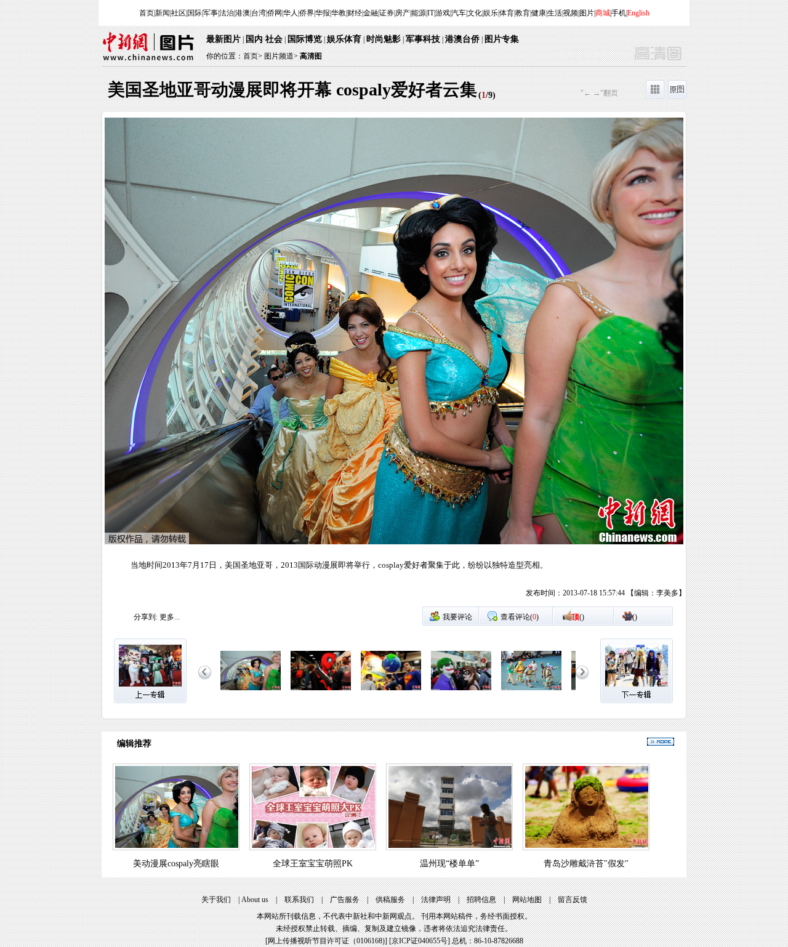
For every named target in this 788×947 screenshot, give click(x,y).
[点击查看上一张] (248, 361)
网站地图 (527, 899)
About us (254, 899)
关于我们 (216, 899)
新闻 (162, 13)
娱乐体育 (344, 39)
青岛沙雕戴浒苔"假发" (586, 863)
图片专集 (501, 39)
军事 (210, 13)
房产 (402, 13)
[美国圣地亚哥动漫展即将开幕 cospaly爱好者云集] (250, 691)
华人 (290, 13)
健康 (538, 13)
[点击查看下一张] (540, 361)
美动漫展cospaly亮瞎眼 (176, 863)
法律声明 (436, 899)
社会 (274, 39)
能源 (418, 13)
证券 (386, 13)
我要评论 (457, 617)
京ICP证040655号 (420, 941)
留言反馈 (572, 899)
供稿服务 (390, 899)
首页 (146, 13)
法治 (226, 13)
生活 (554, 13)
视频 (570, 13)
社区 (178, 13)
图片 (586, 13)
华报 (322, 13)
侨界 (306, 13)
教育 (522, 13)
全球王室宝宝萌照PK (313, 863)
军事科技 (423, 39)
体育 (506, 13)
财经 (354, 13)
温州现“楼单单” (449, 863)
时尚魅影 (383, 39)
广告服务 (345, 899)
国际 (194, 13)
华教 (338, 13)
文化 (474, 13)
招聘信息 (481, 899)
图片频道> (281, 56)
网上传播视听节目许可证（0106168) (326, 941)
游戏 (442, 13)
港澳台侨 (462, 39)
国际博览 (304, 39)
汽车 (458, 13)
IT (430, 13)
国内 (254, 39)
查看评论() (520, 617)
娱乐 (490, 13)
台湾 (258, 13)
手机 (618, 13)
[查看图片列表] (655, 96)
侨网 (274, 13)
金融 (370, 13)
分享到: (146, 617)
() (578, 617)
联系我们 (299, 899)
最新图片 (223, 39)
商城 (602, 13)
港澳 (242, 13)
